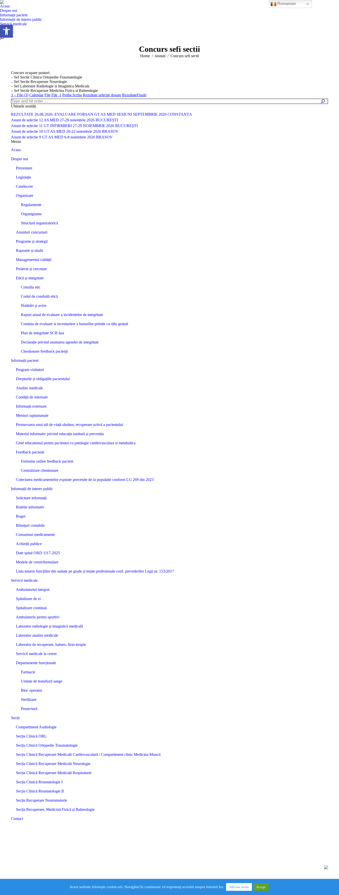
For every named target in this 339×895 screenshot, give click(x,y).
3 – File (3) (19, 95)
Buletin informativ (30, 507)
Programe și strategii (32, 241)
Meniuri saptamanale (32, 415)
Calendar (36, 95)
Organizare (24, 195)
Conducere (24, 186)
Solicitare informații (31, 498)
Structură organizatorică (39, 223)
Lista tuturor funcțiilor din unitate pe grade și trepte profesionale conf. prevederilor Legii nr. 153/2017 (95, 571)
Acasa (16, 150)
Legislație (23, 177)
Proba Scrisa (72, 95)
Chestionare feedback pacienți (44, 351)
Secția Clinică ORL (31, 736)
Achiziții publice (29, 544)
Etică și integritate (30, 278)
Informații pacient (24, 360)
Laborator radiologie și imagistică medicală (49, 626)
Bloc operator (31, 690)
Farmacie (28, 672)
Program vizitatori (30, 370)
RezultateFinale (134, 95)
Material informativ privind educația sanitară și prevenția (60, 434)
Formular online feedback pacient (47, 461)
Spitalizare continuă (31, 608)
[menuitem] (5, 6)
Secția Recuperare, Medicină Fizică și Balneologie (55, 809)
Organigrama (31, 214)
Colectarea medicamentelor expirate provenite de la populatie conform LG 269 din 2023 (85, 479)
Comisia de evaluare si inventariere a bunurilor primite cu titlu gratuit (74, 324)
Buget (20, 516)
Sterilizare (28, 699)
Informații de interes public (32, 489)
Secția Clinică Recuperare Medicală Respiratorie (54, 773)
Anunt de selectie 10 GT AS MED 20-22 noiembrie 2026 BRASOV (65, 131)
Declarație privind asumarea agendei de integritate (60, 342)
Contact (17, 818)
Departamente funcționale (36, 663)
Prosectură (29, 709)
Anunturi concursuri (31, 232)
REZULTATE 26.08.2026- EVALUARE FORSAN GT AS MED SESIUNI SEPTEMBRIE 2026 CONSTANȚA (101, 114)
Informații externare (31, 406)
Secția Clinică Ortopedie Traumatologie (47, 745)
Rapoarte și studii (29, 250)
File (47, 95)
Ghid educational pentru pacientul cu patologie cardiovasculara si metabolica (76, 443)
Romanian (286, 3)
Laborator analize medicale (37, 635)
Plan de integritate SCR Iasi (42, 333)
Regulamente (31, 205)
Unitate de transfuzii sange (41, 681)
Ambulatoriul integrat (32, 589)
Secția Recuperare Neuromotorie (41, 800)
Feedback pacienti (30, 452)
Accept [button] (261, 887)
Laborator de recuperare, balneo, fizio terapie (51, 644)
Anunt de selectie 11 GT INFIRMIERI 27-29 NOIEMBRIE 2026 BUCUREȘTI (74, 126)
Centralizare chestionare (39, 470)
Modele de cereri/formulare (37, 562)
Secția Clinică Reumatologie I (39, 782)
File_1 (56, 95)
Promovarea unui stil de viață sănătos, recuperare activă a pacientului (69, 424)
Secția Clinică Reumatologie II (40, 791)
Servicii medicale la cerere (36, 654)
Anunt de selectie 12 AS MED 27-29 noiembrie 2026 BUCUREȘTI (64, 120)
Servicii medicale (24, 580)
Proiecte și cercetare (31, 269)
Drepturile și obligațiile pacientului (43, 379)
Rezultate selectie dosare (102, 95)
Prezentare (24, 168)
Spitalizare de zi (28, 599)
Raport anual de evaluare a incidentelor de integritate (62, 315)
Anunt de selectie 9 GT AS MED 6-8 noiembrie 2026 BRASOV (62, 137)
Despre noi (19, 159)
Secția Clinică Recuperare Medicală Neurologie (53, 764)
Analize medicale (29, 388)
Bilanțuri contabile (30, 525)
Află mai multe (239, 887)
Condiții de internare (32, 397)
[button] (6, 31)
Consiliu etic (30, 287)
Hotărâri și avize (33, 305)
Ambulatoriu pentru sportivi (37, 617)
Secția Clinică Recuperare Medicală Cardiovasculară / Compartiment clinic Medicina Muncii (88, 754)
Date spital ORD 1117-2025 (38, 553)
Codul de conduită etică (39, 296)
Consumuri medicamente (35, 534)
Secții (15, 718)
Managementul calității (33, 260)
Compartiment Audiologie (36, 727)
